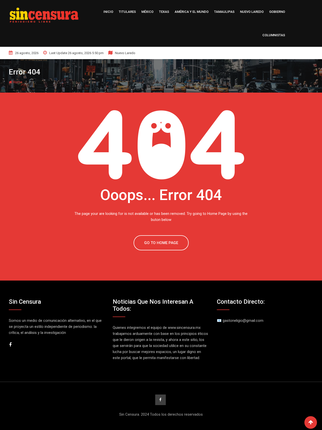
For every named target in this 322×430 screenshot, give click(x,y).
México (147, 12)
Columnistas (273, 35)
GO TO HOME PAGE (161, 243)
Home (17, 82)
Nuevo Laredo (252, 12)
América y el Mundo (192, 12)
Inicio (108, 12)
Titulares (127, 12)
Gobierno (277, 12)
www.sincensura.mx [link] (184, 327)
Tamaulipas (224, 12)
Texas (164, 12)
